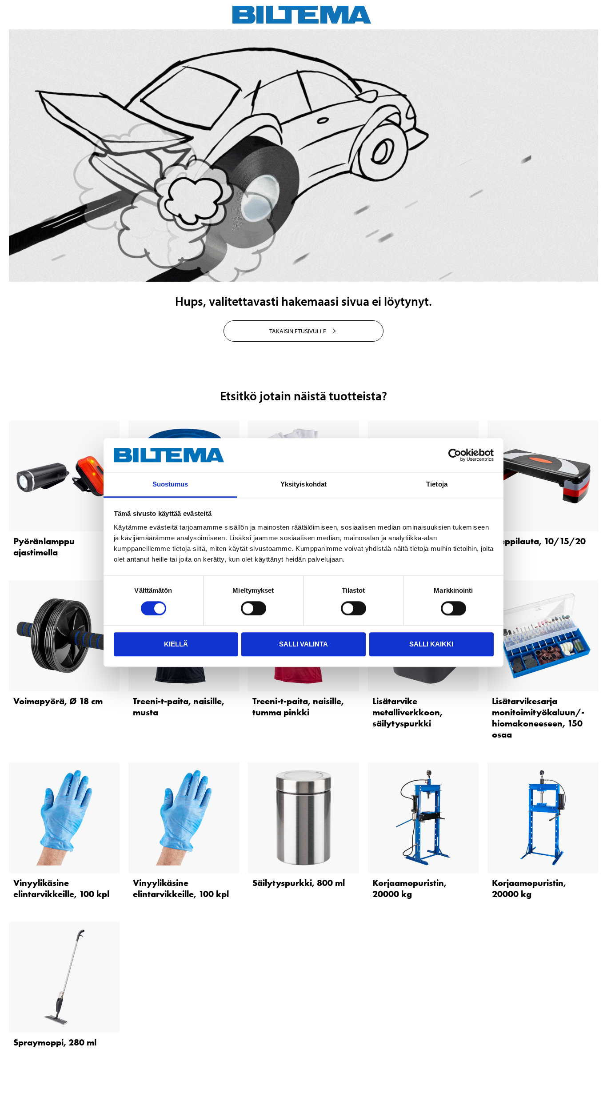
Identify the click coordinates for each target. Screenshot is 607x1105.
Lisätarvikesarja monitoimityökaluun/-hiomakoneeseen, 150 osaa (538, 717)
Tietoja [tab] (436, 484)
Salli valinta (303, 644)
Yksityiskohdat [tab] (303, 484)
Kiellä (176, 644)
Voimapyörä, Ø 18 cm (58, 701)
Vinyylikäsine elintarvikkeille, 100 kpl (61, 888)
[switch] (253, 608)
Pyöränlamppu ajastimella (44, 546)
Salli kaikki (431, 644)
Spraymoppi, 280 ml (54, 1042)
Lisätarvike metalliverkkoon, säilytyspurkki (407, 712)
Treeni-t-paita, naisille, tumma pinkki (298, 706)
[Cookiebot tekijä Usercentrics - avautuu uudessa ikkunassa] (455, 455)
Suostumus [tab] (170, 484)
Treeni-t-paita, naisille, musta (178, 706)
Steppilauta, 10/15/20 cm (539, 546)
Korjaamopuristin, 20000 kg (409, 888)
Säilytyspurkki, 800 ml (298, 883)
